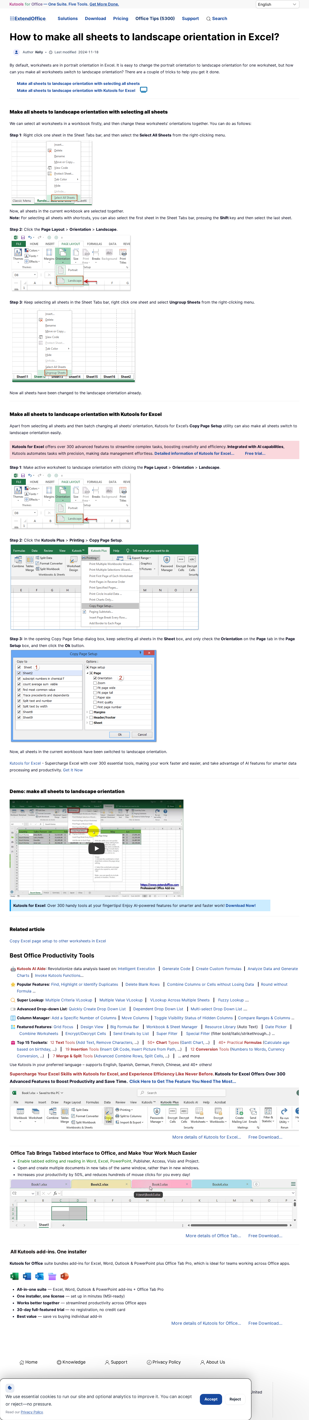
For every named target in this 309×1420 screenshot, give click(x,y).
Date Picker (276, 1026)
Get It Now (73, 770)
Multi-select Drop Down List (216, 1008)
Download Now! (241, 905)
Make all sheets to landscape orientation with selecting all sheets (78, 83)
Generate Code (176, 968)
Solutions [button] (68, 18)
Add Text (85, 1042)
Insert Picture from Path (153, 1049)
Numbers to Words (249, 1049)
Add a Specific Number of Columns (84, 1017)
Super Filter (166, 1033)
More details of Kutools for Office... (206, 1323)
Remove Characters (114, 1042)
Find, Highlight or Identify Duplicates (84, 984)
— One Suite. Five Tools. (64, 4)
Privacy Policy (167, 1362)
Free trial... (255, 453)
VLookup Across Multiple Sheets (180, 1000)
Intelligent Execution (136, 968)
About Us (215, 1362)
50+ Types (163, 1042)
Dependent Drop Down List (158, 1008)
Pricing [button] (120, 18)
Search (219, 18)
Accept (211, 1399)
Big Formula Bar (124, 1026)
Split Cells (154, 1055)
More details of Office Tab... (213, 1235)
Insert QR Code (115, 1049)
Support (190, 18)
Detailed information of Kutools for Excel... (194, 453)
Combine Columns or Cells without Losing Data (210, 984)
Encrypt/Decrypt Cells (85, 1033)
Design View (92, 1026)
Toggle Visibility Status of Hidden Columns (193, 1017)
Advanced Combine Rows (118, 1055)
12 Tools (62, 1042)
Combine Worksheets (38, 1033)
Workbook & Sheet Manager (171, 1026)
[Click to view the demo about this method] (141, 90)
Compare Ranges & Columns (264, 1017)
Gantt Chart (192, 1042)
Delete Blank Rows (143, 984)
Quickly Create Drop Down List (97, 1008)
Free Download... (265, 1137)
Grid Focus (63, 1026)
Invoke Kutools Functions (57, 975)
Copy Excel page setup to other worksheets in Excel (58, 940)
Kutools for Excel (25, 763)
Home (31, 1362)
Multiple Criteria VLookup (68, 1000)
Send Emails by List (131, 1033)
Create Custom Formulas (218, 968)
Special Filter (198, 1033)
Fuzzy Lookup (231, 1000)
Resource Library (220, 1026)
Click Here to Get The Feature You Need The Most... (182, 1081)
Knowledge (74, 1362)
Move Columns (135, 1017)
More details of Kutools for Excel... (206, 1137)
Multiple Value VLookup (121, 1000)
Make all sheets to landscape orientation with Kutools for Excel (76, 90)
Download (95, 18)
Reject (235, 1399)
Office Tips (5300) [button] (155, 18)
